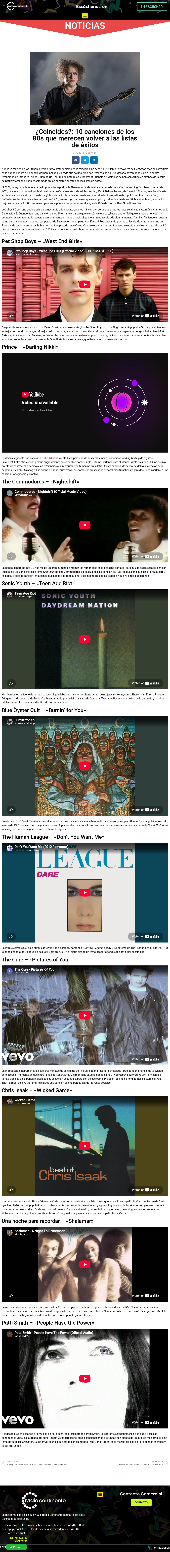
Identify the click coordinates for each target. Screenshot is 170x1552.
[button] (85, 15)
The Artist (49, 458)
